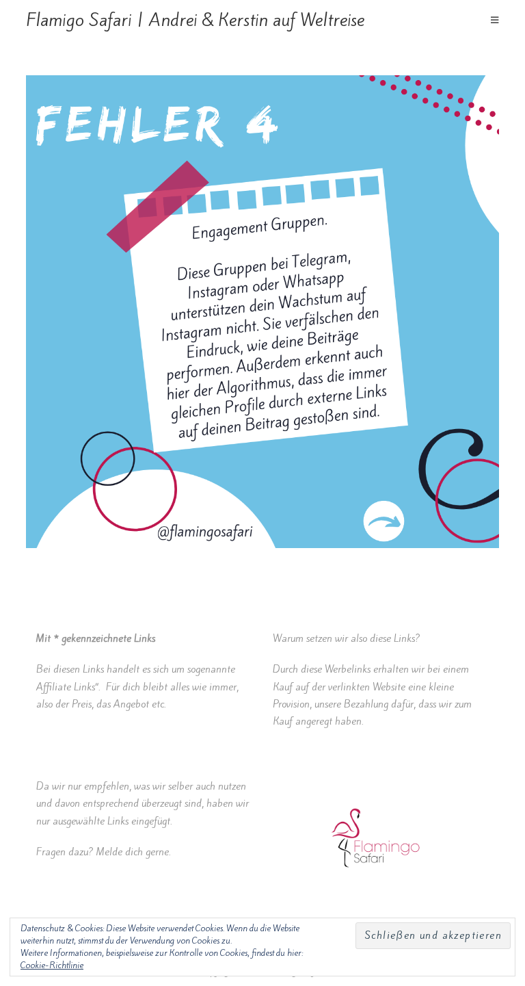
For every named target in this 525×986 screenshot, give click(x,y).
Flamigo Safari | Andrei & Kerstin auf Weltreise (195, 19)
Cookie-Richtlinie (52, 965)
